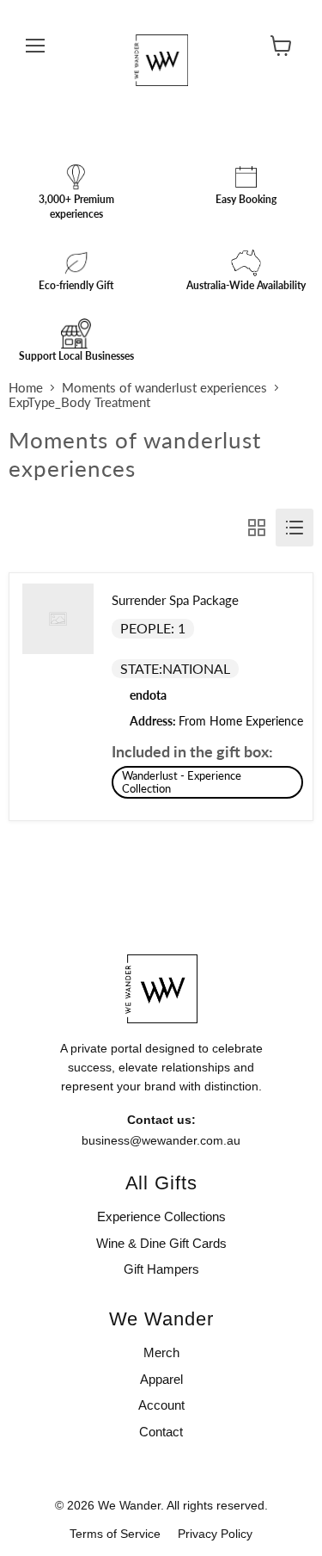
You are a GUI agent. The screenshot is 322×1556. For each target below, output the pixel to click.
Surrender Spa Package (175, 600)
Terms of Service (115, 1534)
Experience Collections (161, 1216)
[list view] (294, 527)
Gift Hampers (161, 1269)
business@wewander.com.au (161, 1140)
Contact (161, 1431)
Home (26, 387)
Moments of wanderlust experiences (164, 387)
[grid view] (257, 527)
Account (161, 1405)
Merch (161, 1352)
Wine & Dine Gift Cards (161, 1243)
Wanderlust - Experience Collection (181, 782)
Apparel (161, 1379)
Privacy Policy (215, 1534)
